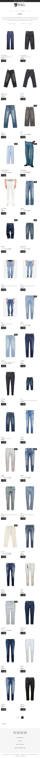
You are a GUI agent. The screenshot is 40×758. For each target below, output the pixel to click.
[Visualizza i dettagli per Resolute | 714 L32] (10, 231)
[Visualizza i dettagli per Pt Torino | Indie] (29, 345)
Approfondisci (23, 755)
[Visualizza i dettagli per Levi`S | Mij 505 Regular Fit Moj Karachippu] (29, 498)
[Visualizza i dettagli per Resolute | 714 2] (29, 78)
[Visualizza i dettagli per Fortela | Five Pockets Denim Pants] (10, 422)
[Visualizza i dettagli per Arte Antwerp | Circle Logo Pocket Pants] (29, 155)
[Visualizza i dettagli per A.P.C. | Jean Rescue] (10, 117)
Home (11, 11)
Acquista (2, 61)
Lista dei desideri (19, 1)
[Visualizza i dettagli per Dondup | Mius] (29, 651)
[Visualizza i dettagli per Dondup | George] (29, 422)
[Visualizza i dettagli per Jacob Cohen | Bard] (10, 193)
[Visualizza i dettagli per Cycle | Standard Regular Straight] (10, 307)
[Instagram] (25, 732)
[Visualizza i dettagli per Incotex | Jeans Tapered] (29, 689)
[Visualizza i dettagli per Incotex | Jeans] (29, 574)
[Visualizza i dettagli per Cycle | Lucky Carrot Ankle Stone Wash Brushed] (29, 384)
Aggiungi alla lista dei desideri (5, 61)
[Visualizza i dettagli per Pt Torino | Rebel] (10, 613)
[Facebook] (14, 732)
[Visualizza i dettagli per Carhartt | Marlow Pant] (29, 193)
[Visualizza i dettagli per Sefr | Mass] (29, 117)
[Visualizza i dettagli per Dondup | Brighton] (29, 307)
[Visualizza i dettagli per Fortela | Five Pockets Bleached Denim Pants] (10, 345)
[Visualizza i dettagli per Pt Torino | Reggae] (10, 384)
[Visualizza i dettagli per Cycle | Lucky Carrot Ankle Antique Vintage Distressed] (29, 269)
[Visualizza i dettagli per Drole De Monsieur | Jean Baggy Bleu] (10, 155)
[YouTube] (21, 732)
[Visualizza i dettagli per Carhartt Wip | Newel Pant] (29, 231)
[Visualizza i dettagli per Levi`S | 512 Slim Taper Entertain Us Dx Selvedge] (10, 498)
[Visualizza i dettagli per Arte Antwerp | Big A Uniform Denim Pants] (10, 40)
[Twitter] (18, 732)
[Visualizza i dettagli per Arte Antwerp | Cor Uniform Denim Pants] (29, 40)
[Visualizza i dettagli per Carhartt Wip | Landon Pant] (10, 78)
